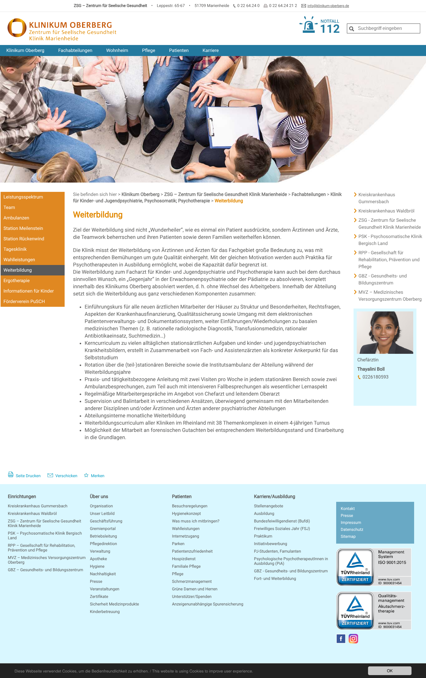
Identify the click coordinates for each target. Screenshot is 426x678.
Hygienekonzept (186, 513)
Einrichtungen (22, 496)
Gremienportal (103, 528)
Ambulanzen (16, 218)
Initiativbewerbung (270, 544)
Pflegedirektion (103, 544)
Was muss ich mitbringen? (195, 521)
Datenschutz (352, 529)
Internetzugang (185, 536)
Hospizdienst (184, 559)
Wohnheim (117, 50)
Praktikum (263, 536)
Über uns (99, 496)
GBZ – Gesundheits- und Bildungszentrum (45, 570)
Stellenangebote (268, 506)
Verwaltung (100, 551)
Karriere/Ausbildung (274, 496)
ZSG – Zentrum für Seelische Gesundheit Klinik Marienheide (226, 194)
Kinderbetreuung (105, 612)
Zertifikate (99, 596)
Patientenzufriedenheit (192, 551)
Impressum (351, 522)
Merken (97, 476)
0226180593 (376, 377)
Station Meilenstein (23, 228)
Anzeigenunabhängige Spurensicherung (207, 604)
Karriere (211, 50)
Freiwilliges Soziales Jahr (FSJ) (282, 528)
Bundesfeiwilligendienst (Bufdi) (282, 521)
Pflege (148, 50)
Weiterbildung (17, 270)
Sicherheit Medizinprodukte (114, 604)
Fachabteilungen (75, 50)
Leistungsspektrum (23, 197)
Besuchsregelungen (189, 506)
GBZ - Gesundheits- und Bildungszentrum (291, 571)
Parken (178, 544)
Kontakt (348, 508)
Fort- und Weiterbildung (275, 578)
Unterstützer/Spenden (192, 596)
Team (9, 207)
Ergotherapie (16, 280)
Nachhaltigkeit (103, 574)
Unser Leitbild (102, 513)
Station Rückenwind (23, 238)
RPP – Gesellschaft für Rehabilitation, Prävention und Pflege (41, 548)
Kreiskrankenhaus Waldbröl (32, 513)
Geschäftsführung (106, 521)
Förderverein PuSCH (24, 301)
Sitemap (348, 536)
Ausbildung (264, 513)
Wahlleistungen (19, 259)
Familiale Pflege (186, 566)
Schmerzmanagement (192, 581)
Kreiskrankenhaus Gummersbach (38, 506)
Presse (96, 581)
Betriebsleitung (103, 536)
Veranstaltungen (104, 589)
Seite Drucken (28, 476)
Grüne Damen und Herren (194, 589)
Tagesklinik (15, 249)
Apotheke (98, 559)
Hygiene (97, 566)
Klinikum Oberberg (25, 50)
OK (390, 670)
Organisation (101, 506)
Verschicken (65, 476)
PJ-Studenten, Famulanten (277, 551)
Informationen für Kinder (28, 291)
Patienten (179, 50)
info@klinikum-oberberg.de (328, 6)
